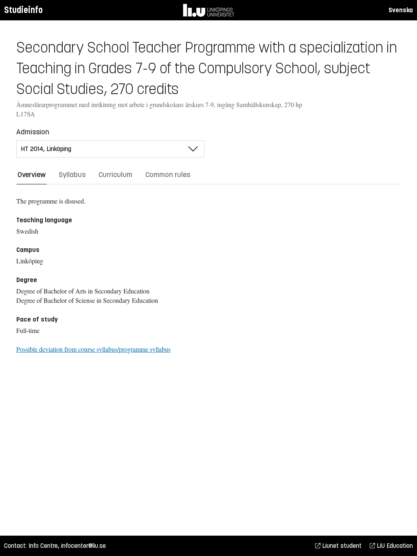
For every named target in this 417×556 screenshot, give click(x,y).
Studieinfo (23, 9)
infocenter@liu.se (83, 545)
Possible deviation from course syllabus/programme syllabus (93, 349)
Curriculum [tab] (115, 174)
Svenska (400, 10)
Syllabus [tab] (72, 174)
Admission (32, 131)
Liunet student (341, 545)
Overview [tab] (32, 174)
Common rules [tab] (167, 174)
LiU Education (394, 545)
